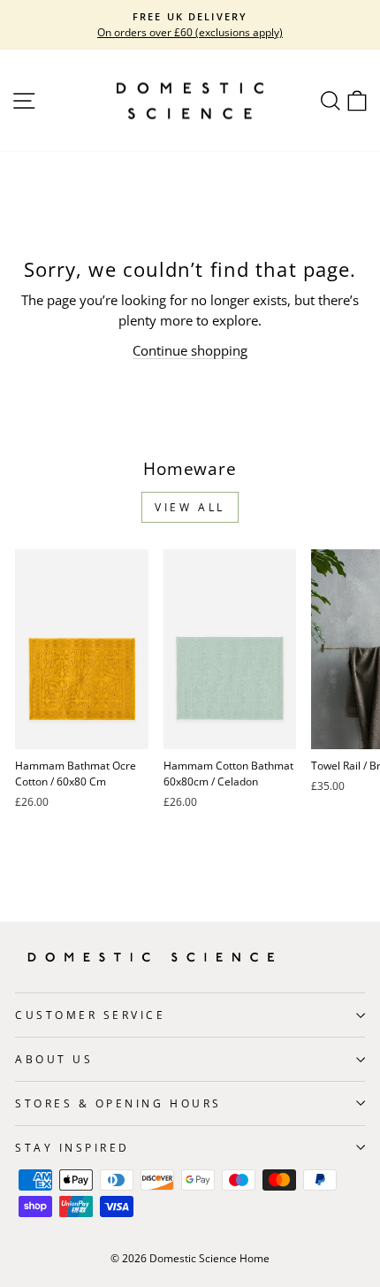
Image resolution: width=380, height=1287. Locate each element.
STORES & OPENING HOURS (118, 1103)
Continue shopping (190, 350)
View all (190, 507)
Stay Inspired (72, 1147)
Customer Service (90, 1014)
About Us (54, 1059)
